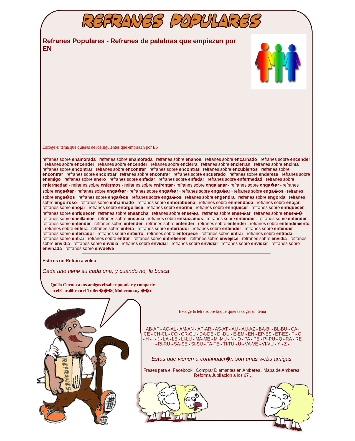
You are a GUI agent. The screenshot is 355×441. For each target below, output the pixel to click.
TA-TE (213, 344)
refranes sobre (69, 159)
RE (298, 339)
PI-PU (269, 339)
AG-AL (170, 329)
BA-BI (265, 329)
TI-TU (229, 344)
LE (175, 339)
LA (166, 339)
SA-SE (181, 344)
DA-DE (207, 334)
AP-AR (204, 329)
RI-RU (164, 344)
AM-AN (187, 329)
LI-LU (187, 339)
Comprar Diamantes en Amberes (228, 370)
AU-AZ (249, 329)
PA (247, 339)
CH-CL (161, 334)
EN (251, 334)
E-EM (239, 334)
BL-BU (281, 329)
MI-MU (221, 339)
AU (235, 329)
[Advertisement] (84, 101)
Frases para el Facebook (167, 370)
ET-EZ (282, 334)
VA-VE (252, 344)
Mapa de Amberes (281, 370)
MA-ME (203, 339)
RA (289, 339)
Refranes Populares (74, 41)
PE (257, 339)
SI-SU (197, 344)
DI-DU (224, 334)
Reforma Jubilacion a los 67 (222, 375)
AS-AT (222, 329)
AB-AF (153, 329)
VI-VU (268, 344)
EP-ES (265, 334)
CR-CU (189, 334)
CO (175, 334)
